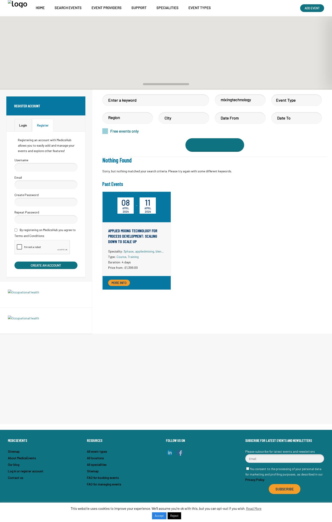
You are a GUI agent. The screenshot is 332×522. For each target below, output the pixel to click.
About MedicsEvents (22, 458)
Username (21, 160)
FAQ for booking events (103, 478)
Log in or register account (25, 471)
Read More (254, 508)
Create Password (26, 195)
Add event (312, 8)
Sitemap (14, 451)
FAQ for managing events (104, 484)
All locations (95, 458)
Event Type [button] (286, 100)
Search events (68, 7)
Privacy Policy (254, 480)
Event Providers (106, 7)
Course (121, 257)
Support (139, 7)
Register (43, 125)
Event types (199, 7)
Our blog (13, 464)
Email (18, 177)
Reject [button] (174, 515)
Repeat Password (26, 212)
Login (23, 125)
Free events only (124, 131)
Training (133, 257)
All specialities (97, 464)
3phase (128, 251)
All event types (97, 451)
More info (119, 283)
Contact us (15, 478)
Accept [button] (159, 515)
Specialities (167, 7)
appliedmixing (144, 251)
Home (40, 7)
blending (161, 251)
